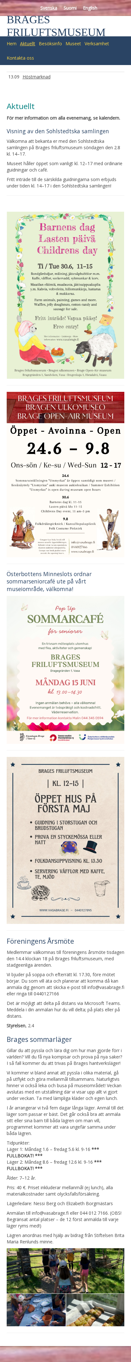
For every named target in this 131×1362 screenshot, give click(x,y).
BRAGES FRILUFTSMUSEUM (56, 26)
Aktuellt (27, 43)
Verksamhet (97, 43)
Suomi (70, 8)
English (90, 8)
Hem (12, 43)
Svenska (48, 8)
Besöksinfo (50, 43)
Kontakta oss (20, 58)
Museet (73, 43)
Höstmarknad (37, 77)
